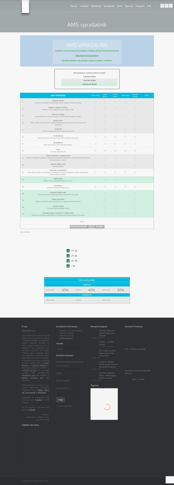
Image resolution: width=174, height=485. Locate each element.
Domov (74, 6)
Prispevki (140, 6)
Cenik (119, 6)
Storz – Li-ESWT (138, 379)
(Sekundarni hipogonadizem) (87, 55)
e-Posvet (84, 6)
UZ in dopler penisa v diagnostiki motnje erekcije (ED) (107, 353)
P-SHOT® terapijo (38, 365)
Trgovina (129, 6)
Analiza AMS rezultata (79, 227)
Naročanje (96, 6)
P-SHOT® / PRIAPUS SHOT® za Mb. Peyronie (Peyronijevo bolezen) (108, 364)
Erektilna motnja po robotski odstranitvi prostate (106, 333)
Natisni (91, 227)
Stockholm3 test (28, 375)
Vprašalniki (109, 6)
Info (149, 6)
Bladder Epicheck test (32, 378)
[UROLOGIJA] (25, 6)
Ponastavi (99, 227)
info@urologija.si (66, 338)
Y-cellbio (38, 400)
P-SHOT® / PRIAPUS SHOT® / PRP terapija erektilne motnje (107, 375)
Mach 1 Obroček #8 (104, 410)
